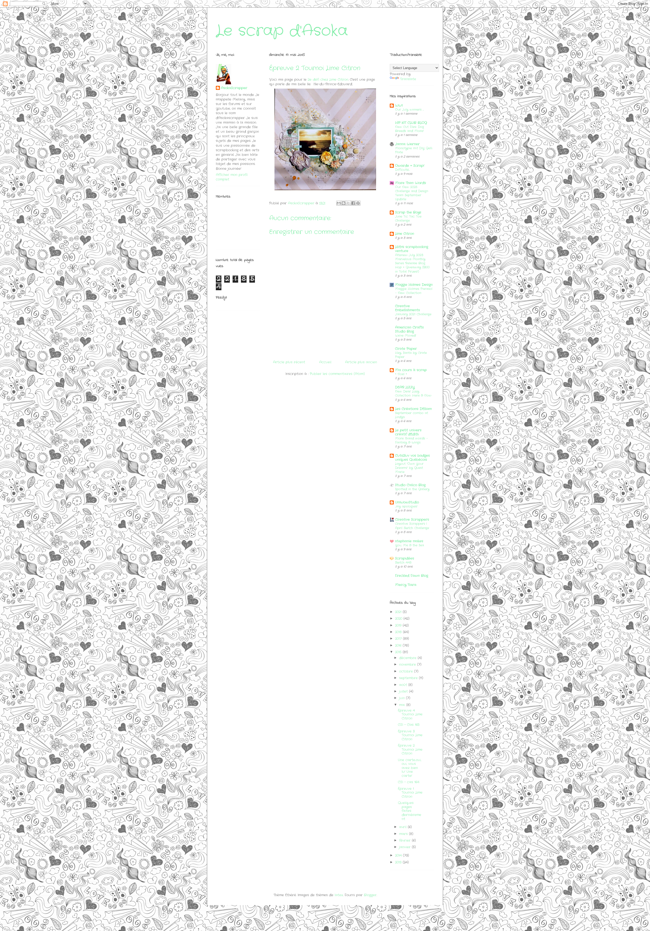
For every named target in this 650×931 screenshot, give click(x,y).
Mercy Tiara (405, 584)
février (405, 840)
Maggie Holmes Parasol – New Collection (413, 291)
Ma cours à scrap (411, 370)
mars (404, 833)
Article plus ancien (361, 362)
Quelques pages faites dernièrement (409, 811)
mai (402, 705)
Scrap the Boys (408, 212)
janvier (405, 847)
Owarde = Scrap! (409, 165)
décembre (408, 658)
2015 (399, 652)
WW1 (399, 105)
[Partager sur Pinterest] (358, 203)
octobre (406, 671)
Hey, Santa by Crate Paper (411, 355)
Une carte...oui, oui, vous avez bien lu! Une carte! (409, 768)
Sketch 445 (403, 562)
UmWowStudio (407, 502)
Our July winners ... (409, 109)
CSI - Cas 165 (408, 724)
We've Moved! (405, 335)
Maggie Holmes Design (414, 284)
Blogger (370, 895)
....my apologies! (406, 506)
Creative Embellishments (407, 308)
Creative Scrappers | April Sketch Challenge (412, 525)
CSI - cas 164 (408, 782)
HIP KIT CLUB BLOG (411, 122)
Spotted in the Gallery (412, 489)
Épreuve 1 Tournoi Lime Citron (410, 792)
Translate (408, 79)
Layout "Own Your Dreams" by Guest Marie (409, 468)
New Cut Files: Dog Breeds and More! (409, 129)
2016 (399, 645)
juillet (404, 691)
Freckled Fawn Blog (411, 575)
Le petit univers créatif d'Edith (408, 432)
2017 (399, 638)
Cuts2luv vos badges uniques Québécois (412, 457)
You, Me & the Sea (409, 545)
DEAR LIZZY (405, 387)
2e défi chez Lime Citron (328, 79)
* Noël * (401, 374)
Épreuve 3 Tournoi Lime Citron (410, 735)
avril (403, 827)
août (403, 684)
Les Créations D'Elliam (413, 408)
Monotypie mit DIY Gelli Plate (413, 150)
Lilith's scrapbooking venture (411, 248)
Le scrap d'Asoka (282, 31)
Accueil (325, 362)
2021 (399, 612)
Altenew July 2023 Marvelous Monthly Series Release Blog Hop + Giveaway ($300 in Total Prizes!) (412, 263)
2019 (399, 625)
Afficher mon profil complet (232, 177)
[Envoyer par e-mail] (338, 203)
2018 (399, 632)
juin (402, 698)
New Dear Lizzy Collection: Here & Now (413, 393)
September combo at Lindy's (411, 415)
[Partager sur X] (348, 203)
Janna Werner (407, 144)
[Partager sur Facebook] (353, 203)
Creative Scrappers (412, 519)
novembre (408, 664)
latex (339, 895)
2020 (399, 618)
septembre (409, 678)
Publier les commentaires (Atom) (337, 373)
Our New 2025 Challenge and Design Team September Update (411, 193)
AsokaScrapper (234, 88)
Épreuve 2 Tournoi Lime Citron (410, 749)
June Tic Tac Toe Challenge (408, 218)
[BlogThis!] (343, 203)
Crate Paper (406, 348)
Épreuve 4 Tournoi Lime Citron (410, 714)
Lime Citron (404, 233)
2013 (399, 862)
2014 (399, 855)
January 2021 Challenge (413, 314)
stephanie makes (409, 541)
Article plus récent (289, 362)
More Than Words (410, 183)
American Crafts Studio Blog (409, 329)
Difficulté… (402, 170)
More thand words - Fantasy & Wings (411, 440)
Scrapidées (404, 558)
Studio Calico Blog (410, 485)
